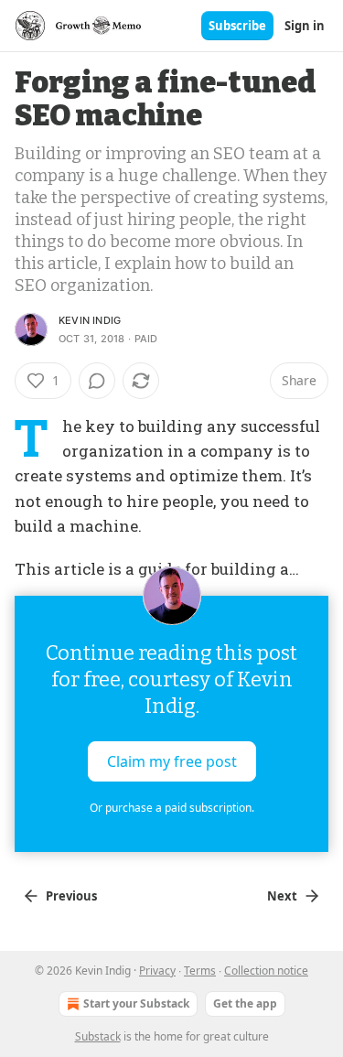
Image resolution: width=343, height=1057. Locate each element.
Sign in (304, 25)
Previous (71, 896)
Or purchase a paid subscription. (172, 807)
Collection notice (266, 970)
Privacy (157, 970)
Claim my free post (172, 761)
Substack (98, 1036)
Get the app (245, 1003)
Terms (200, 970)
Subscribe (237, 25)
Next (282, 896)
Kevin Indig (90, 320)
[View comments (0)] (97, 380)
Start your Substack (136, 1003)
